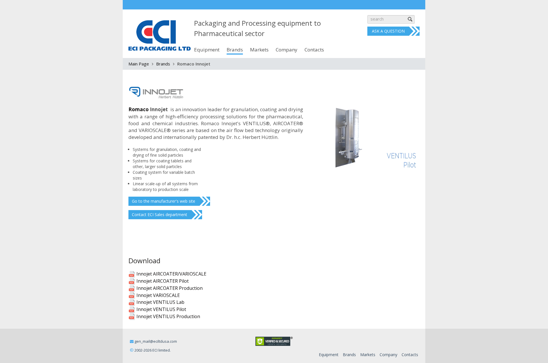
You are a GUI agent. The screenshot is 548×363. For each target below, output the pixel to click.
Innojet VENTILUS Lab (159, 302)
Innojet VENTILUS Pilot (160, 309)
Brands (163, 64)
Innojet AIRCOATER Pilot (162, 281)
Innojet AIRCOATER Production (169, 288)
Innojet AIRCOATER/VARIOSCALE (170, 274)
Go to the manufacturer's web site (163, 201)
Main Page (138, 64)
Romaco (138, 109)
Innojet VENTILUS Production (167, 316)
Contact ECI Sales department (159, 214)
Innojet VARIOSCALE (157, 295)
